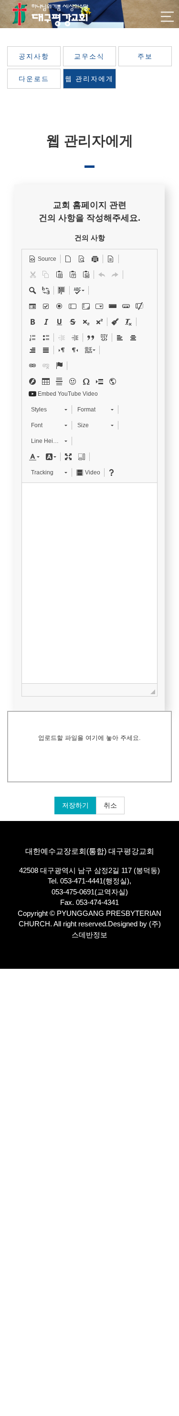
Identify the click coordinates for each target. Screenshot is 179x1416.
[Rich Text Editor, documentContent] (89, 583)
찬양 (6, 1154)
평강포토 (12, 1357)
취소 (110, 805)
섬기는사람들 (18, 1030)
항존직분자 (15, 1092)
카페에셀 (12, 1340)
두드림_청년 (17, 1242)
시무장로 (12, 1065)
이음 (6, 1251)
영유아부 (12, 1189)
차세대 (9, 1180)
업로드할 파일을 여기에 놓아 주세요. (89, 737)
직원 (6, 1083)
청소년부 (12, 1224)
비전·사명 (13, 1021)
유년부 (9, 1207)
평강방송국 (15, 1127)
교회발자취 (15, 1101)
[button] (42, 259)
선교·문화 (13, 1286)
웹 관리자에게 (89, 78)
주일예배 (12, 1136)
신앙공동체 (15, 1233)
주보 (145, 56)
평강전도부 (15, 1313)
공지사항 (34, 56)
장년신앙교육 (18, 1278)
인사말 (9, 1012)
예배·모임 (13, 1109)
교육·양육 (13, 1171)
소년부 (9, 1216)
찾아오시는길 (18, 1118)
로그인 (162, 981)
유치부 (9, 1198)
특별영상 (12, 1163)
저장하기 (75, 805)
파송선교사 (15, 1056)
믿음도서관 (15, 1348)
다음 (6, 1268)
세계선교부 (15, 1304)
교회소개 (12, 1003)
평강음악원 (15, 1330)
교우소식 (89, 56)
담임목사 (12, 1039)
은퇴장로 (12, 1074)
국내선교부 (15, 1295)
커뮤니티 (12, 1366)
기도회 (9, 1145)
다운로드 (34, 78)
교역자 (9, 1047)
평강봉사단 (15, 1322)
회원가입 (124, 981)
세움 (6, 1260)
